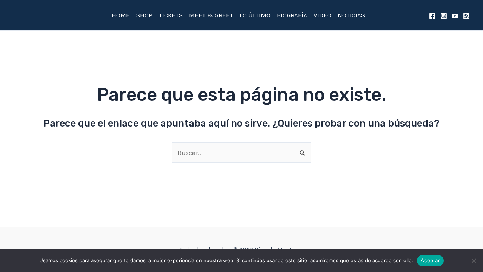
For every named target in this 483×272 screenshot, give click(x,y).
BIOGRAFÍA (292, 15)
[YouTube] (455, 15)
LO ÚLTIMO (255, 15)
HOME (121, 15)
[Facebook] (432, 15)
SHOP (144, 15)
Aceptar (430, 260)
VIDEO (322, 15)
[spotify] (466, 15)
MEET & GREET (211, 15)
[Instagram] (443, 15)
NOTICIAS (351, 15)
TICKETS (171, 15)
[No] (473, 260)
